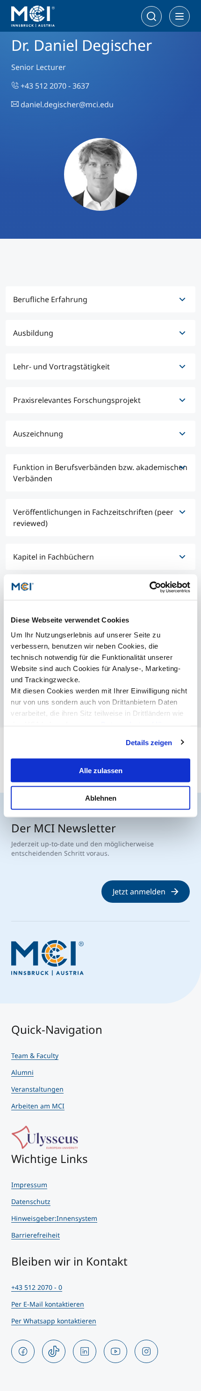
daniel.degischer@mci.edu (66, 104)
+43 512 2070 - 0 (36, 1287)
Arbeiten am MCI (38, 1105)
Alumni (22, 1072)
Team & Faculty (34, 1055)
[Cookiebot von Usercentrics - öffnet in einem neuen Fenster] (149, 587)
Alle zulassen (100, 771)
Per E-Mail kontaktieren (47, 1304)
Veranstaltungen (37, 1089)
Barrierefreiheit (35, 1235)
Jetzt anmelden (139, 891)
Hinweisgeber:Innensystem (54, 1218)
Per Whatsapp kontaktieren (53, 1320)
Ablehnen (100, 798)
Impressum (29, 1184)
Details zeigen (149, 742)
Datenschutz (30, 1201)
